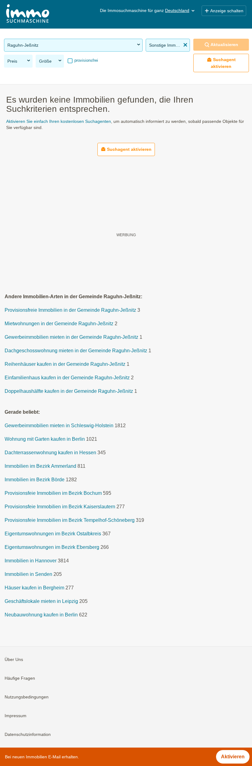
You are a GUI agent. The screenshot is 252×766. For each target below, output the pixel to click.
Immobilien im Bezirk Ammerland (40, 466)
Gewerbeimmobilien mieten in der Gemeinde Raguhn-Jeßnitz (71, 337)
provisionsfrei (85, 60)
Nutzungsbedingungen (27, 696)
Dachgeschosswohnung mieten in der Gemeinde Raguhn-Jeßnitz (76, 350)
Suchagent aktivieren (223, 62)
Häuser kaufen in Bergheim (34, 587)
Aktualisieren (224, 44)
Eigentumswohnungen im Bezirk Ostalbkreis (53, 533)
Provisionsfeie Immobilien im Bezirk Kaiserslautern (60, 506)
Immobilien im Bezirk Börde (35, 479)
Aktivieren (233, 756)
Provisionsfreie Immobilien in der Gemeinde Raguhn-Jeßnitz (70, 310)
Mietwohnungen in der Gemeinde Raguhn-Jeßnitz (59, 323)
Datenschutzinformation (28, 734)
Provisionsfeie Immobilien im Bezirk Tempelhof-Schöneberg (70, 520)
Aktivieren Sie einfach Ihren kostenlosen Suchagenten (58, 121)
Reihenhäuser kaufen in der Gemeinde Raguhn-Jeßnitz (65, 364)
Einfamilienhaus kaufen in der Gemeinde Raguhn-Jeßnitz (67, 377)
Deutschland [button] (177, 10)
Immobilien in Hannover (31, 560)
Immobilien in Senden (28, 574)
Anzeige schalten (226, 10)
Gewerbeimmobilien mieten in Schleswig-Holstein (59, 425)
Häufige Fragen (20, 678)
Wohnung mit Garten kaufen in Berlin (45, 439)
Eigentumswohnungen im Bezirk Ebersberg (52, 547)
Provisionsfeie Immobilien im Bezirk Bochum (53, 493)
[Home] (27, 14)
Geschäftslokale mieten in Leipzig (41, 601)
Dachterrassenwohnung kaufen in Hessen (50, 452)
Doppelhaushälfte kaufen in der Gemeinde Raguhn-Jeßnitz (69, 391)
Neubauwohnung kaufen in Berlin (41, 614)
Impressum (15, 715)
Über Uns (14, 659)
